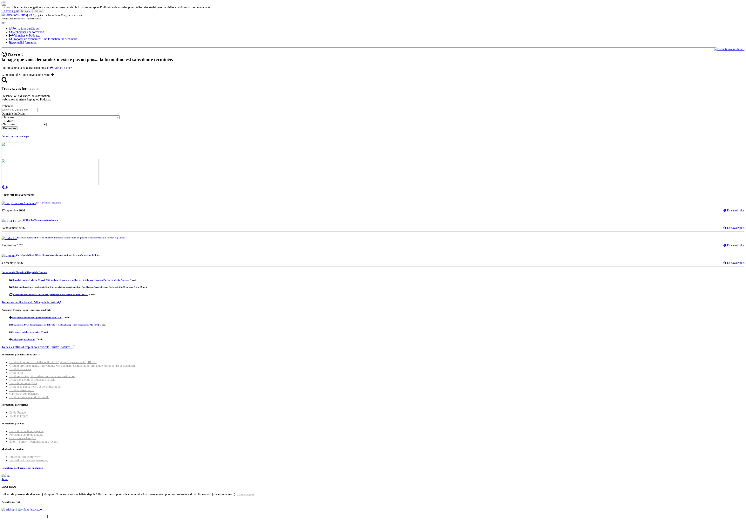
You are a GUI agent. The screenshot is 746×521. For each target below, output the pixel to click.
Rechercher (28, 32)
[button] (3, 187)
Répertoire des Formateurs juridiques (22, 467)
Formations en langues (23, 383)
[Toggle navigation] (3, 23)
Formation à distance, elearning (28, 460)
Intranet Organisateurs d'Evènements (24, 516)
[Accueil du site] (17, 15)
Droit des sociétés (20, 369)
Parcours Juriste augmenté (48, 203)
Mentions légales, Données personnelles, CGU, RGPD (82, 516)
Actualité (25, 42)
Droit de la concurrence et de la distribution (35, 386)
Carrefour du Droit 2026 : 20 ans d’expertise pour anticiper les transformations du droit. (58, 255)
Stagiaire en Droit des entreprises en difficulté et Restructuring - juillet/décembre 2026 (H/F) (55, 325)
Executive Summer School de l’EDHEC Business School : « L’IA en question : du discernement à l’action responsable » (72, 238)
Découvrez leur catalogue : (16, 136)
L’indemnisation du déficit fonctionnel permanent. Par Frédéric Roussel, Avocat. (50, 294)
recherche (7, 106)
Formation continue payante (26, 431)
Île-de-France (17, 412)
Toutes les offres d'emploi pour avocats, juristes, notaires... (37, 347)
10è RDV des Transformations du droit (40, 220)
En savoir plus (10, 11)
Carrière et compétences (24, 393)
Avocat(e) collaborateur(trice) (26, 332)
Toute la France (18, 416)
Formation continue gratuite (26, 434)
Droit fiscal (16, 372)
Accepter (26, 11)
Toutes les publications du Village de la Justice (30, 302)
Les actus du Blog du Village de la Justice (24, 272)
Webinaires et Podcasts (26, 35)
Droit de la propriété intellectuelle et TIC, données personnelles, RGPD (53, 362)
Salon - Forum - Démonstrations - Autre (33, 441)
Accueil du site (62, 67)
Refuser (38, 11)
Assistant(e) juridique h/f (23, 339)
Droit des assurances (21, 390)
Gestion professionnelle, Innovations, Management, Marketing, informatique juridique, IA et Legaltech (72, 365)
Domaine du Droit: (13, 113)
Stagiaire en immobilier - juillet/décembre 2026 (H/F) (37, 317)
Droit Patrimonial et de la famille (29, 397)
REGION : (8, 120)
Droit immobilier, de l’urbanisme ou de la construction (42, 376)
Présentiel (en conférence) (25, 456)
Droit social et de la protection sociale (32, 379)
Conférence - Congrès (22, 438)
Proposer (46, 39)
